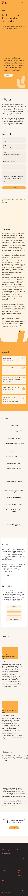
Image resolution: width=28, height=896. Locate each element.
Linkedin (20, 875)
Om (3, 875)
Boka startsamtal (22, 872)
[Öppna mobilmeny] (25, 2)
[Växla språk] (22, 2)
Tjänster (4, 870)
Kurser (3, 872)
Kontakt (20, 870)
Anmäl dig (14, 188)
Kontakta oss (14, 827)
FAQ (3, 877)
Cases (3, 880)
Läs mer (7, 575)
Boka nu (8, 75)
